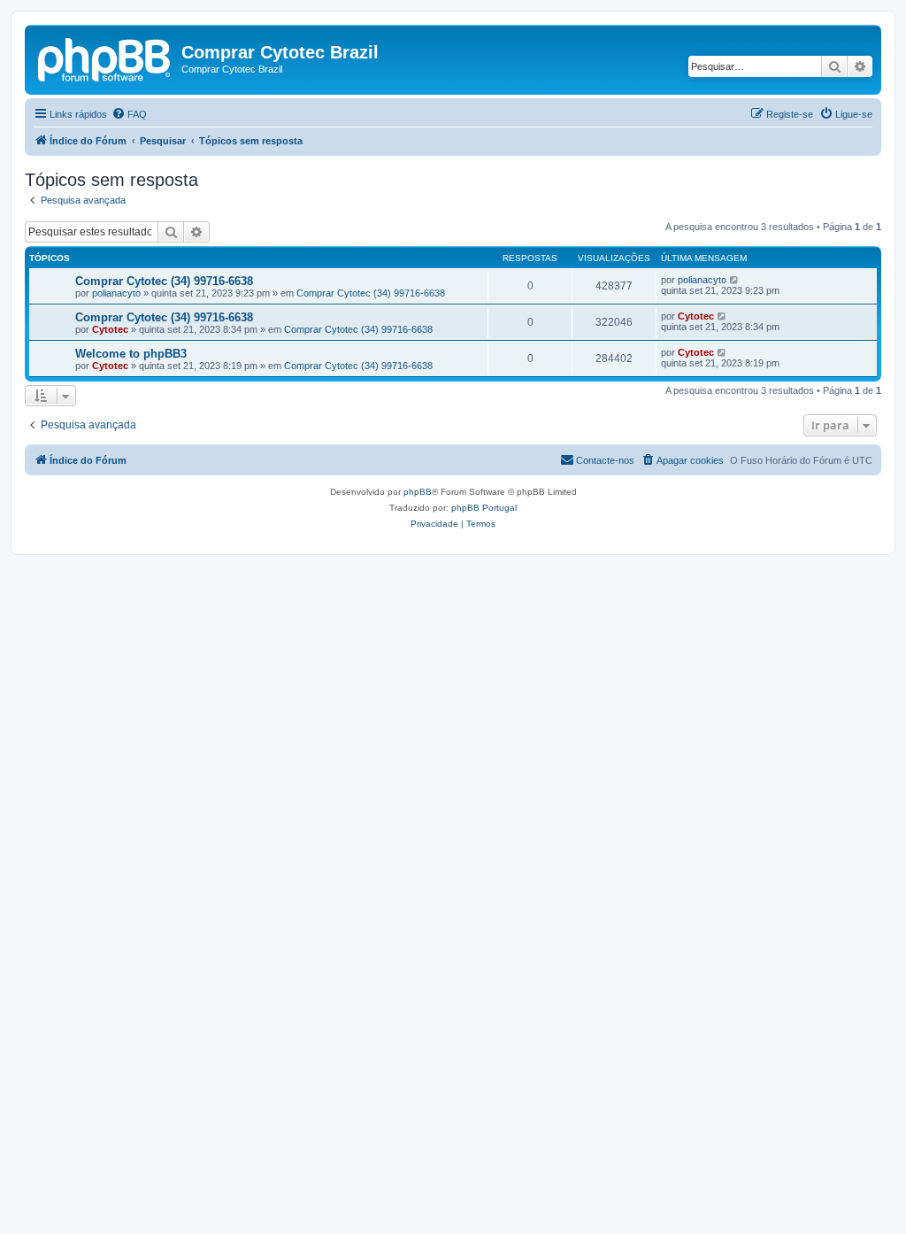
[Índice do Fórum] (105, 57)
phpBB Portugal (484, 508)
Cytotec (110, 329)
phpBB (417, 492)
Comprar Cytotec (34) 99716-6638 (164, 281)
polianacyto (116, 293)
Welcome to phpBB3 (131, 353)
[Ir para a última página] (735, 279)
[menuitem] (129, 114)
